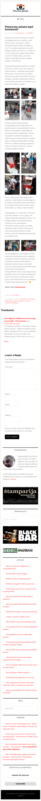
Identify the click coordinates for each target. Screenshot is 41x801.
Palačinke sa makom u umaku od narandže (21, 612)
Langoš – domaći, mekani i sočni (18, 617)
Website (8, 415)
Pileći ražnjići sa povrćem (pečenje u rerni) (21, 622)
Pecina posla (20, 8)
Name (7, 394)
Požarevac (14, 303)
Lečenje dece (9, 301)
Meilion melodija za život (22, 301)
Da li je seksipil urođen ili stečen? (17, 672)
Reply (6, 341)
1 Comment (29, 33)
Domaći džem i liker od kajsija (16, 574)
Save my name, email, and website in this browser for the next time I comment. (20, 429)
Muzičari (8, 303)
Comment (9, 367)
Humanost (23, 299)
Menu (22, 19)
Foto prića (16, 295)
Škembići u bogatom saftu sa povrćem (20, 584)
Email (7, 405)
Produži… (13, 479)
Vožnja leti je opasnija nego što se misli (20, 678)
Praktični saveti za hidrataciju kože (18, 579)
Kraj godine (31, 299)
